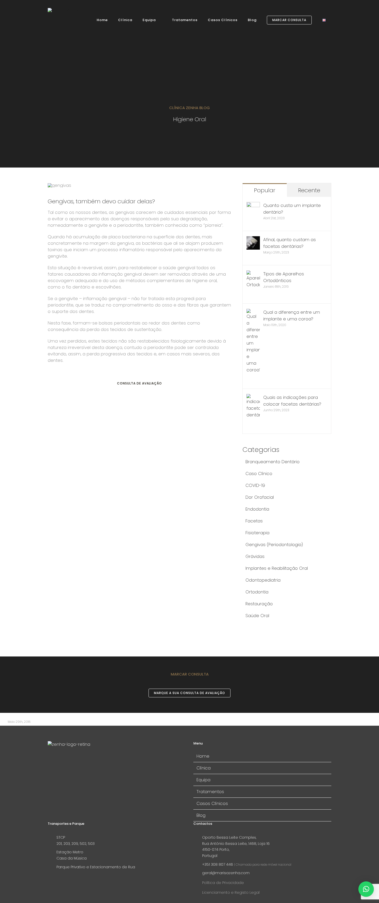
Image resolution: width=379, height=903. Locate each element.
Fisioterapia (257, 533)
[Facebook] (50, 763)
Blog (200, 815)
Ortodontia (256, 592)
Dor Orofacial (259, 497)
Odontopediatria (263, 580)
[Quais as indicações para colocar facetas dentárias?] (253, 397)
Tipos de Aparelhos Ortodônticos (283, 277)
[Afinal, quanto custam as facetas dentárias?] (253, 239)
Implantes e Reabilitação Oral (276, 568)
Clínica (203, 768)
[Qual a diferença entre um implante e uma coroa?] (253, 312)
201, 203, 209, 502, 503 (75, 843)
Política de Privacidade (223, 882)
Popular (264, 190)
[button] (366, 889)
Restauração (259, 604)
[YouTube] (66, 763)
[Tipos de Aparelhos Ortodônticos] (253, 274)
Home (202, 756)
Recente (309, 190)
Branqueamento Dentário (272, 462)
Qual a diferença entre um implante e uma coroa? (291, 315)
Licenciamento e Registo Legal (231, 892)
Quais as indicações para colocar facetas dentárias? (292, 400)
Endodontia (257, 509)
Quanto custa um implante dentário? (292, 208)
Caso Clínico (258, 473)
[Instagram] (58, 763)
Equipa (203, 780)
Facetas (254, 521)
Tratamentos (210, 791)
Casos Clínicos (212, 803)
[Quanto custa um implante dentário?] (253, 205)
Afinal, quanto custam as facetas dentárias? (289, 242)
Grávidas (255, 556)
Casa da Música (71, 858)
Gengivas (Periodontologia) (274, 544)
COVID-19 (255, 485)
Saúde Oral (257, 615)
